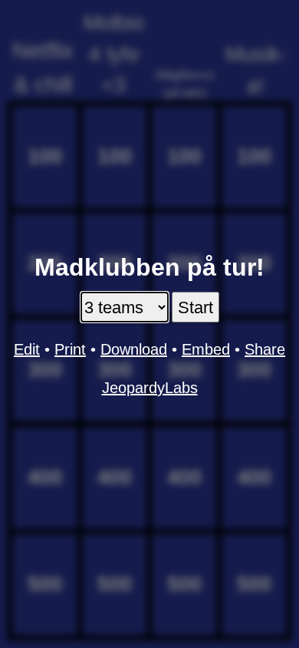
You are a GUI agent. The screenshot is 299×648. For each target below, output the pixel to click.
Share (265, 349)
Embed (206, 349)
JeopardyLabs (150, 387)
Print (70, 349)
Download (133, 349)
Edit (27, 349)
